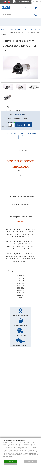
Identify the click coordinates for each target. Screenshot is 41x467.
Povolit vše (10, 461)
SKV (15, 107)
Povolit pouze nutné (10, 464)
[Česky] (5, 2)
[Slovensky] (9, 2)
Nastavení (30, 461)
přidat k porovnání (29, 133)
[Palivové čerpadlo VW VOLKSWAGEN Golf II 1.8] (20, 67)
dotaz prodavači (11, 133)
